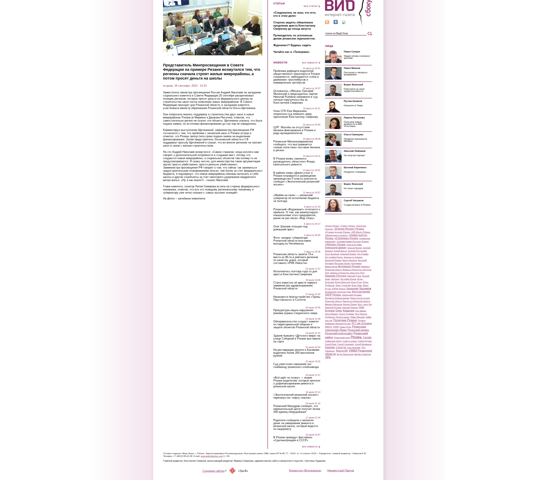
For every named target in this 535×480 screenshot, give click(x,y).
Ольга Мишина (331, 314)
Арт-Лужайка (362, 254)
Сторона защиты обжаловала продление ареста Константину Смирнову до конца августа (294, 25)
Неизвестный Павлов (340, 470)
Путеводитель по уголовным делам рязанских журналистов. (294, 37)
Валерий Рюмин (333, 260)
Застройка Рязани (348, 279)
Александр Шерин (335, 247)
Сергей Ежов (330, 344)
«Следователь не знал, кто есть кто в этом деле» (294, 14)
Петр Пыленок (361, 314)
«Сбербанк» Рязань (346, 238)
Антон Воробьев (332, 254)
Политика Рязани (345, 320)
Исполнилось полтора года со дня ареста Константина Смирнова (295, 273)
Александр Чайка (354, 245)
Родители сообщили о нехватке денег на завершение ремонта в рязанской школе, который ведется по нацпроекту (295, 425)
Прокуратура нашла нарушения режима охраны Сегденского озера (295, 312)
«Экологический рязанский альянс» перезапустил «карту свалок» (295, 396)
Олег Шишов (360, 311)
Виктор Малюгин (350, 260)
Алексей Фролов (354, 248)
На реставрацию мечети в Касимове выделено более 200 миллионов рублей (296, 352)
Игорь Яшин (357, 285)
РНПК (336, 327)
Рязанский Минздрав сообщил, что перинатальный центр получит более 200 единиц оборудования (296, 409)
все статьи (310, 6)
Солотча (341, 347)
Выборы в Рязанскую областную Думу (347, 273)
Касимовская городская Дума (338, 292)
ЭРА (328, 357)
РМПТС (328, 327)
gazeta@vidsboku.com (213, 456)
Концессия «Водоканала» (305, 470)
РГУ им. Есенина (362, 323)
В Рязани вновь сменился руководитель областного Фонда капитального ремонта (294, 161)
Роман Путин (345, 327)
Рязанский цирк (342, 337)
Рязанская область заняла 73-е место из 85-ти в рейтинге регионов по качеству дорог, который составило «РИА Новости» (295, 259)
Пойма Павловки (357, 317)
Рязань (356, 337)
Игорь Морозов (342, 282)
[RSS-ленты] (327, 23)
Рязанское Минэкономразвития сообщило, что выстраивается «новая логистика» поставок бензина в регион (296, 146)
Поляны (362, 320)
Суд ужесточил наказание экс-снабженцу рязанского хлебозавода (296, 366)
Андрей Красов (340, 251)
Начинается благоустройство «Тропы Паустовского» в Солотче (296, 298)
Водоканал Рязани (349, 266)
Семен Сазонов (350, 341)
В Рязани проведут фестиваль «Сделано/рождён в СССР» (292, 439)
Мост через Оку (365, 304)
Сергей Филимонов (363, 344)
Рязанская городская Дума (345, 328)
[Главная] (348, 24)
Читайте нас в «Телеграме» (291, 51)
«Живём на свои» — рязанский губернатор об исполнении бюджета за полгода (296, 198)
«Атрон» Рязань (332, 226)
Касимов (365, 288)
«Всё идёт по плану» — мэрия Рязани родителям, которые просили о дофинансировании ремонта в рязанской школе (296, 382)
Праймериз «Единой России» (338, 324)
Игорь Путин (356, 282)
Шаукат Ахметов (362, 354)
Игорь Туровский (343, 285)
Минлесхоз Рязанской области (356, 301)
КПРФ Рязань (339, 288)
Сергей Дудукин (365, 341)
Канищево (352, 288)
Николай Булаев (333, 307)
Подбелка (330, 317)
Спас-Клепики (353, 347)
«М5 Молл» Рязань (360, 232)
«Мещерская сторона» (336, 235)
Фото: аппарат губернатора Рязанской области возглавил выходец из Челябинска (292, 240)
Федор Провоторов (345, 354)
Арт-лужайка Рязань (334, 257)
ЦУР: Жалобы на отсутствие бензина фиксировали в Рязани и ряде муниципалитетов (294, 130)
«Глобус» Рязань (347, 226)
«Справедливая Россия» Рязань (352, 241)
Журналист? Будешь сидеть (292, 45)
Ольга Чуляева (346, 314)
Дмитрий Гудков (354, 276)
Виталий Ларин (342, 263)
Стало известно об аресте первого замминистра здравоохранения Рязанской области (295, 285)
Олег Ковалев (344, 310)
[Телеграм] (343, 23)
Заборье (335, 279)
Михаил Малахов (333, 304)
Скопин (330, 347)
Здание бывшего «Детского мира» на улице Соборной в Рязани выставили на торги (296, 338)
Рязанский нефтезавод (339, 333)
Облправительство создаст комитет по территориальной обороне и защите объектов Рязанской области (296, 324)
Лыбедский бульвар (352, 295)
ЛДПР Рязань (333, 294)
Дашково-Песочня (335, 275)
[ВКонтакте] (336, 23)
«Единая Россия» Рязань (349, 228)
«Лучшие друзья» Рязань (337, 232)
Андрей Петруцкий (357, 251)
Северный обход (333, 341)
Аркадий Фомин (348, 254)
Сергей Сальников (345, 344)
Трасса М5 (342, 350)
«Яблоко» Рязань (335, 244)
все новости (309, 62)
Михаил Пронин (350, 304)
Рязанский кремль (358, 330)
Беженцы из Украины (353, 257)
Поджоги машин (342, 317)
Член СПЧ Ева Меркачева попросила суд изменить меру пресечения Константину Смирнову (295, 114)
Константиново (361, 291)
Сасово (367, 337)
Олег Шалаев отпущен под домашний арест (290, 228)
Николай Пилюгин (350, 307)
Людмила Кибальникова (337, 298)
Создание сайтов (215, 470)
